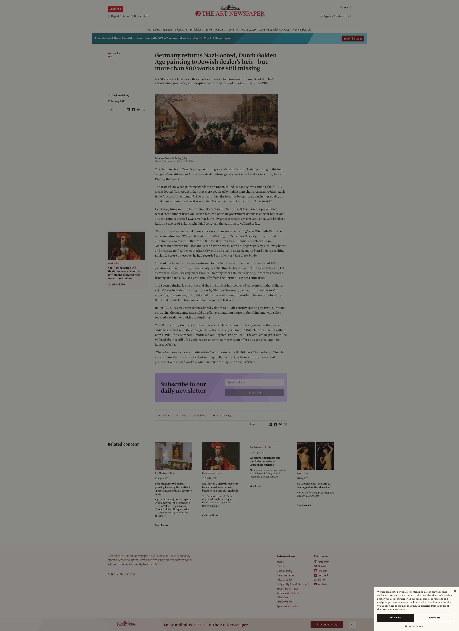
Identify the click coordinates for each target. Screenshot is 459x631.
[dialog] (416, 609)
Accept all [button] (395, 617)
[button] (415, 626)
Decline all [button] (434, 617)
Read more (399, 609)
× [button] (455, 591)
